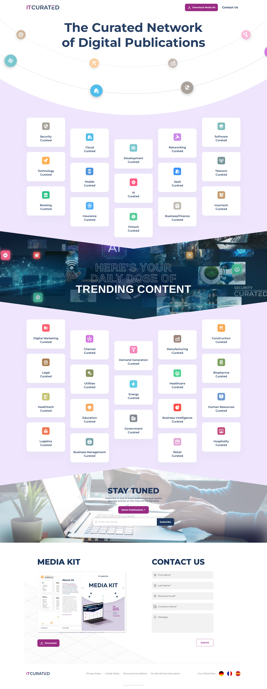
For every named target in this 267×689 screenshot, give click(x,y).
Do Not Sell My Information (165, 673)
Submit (205, 642)
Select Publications (132, 509)
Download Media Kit (203, 7)
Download (51, 643)
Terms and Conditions (135, 673)
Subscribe (165, 522)
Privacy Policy (94, 673)
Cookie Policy (112, 673)
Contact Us (230, 7)
